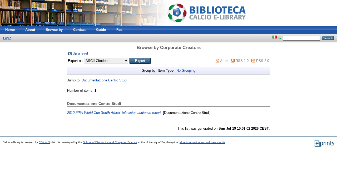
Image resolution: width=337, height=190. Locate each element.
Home (10, 30)
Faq (119, 30)
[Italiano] (274, 38)
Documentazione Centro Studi (104, 80)
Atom (224, 61)
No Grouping (185, 70)
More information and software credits (202, 142)
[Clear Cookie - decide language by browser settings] (280, 38)
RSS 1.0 (242, 61)
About (30, 30)
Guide (101, 30)
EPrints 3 (44, 142)
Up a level (80, 53)
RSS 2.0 (262, 61)
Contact (79, 30)
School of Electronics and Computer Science (110, 142)
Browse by (54, 30)
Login (7, 38)
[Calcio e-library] (127, 25)
